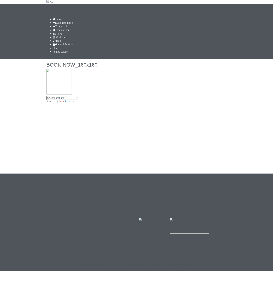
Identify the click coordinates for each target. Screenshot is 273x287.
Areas (57, 40)
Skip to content (54, 15)
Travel (59, 33)
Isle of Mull (54, 256)
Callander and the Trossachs (189, 260)
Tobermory (69, 256)
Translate (69, 101)
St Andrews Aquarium (59, 56)
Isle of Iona (83, 256)
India (153, 260)
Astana (80, 260)
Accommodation (64, 22)
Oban (116, 260)
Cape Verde (98, 256)
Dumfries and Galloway (177, 263)
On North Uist (90, 196)
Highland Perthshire (137, 263)
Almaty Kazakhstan (64, 260)
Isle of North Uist (215, 192)
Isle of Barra (213, 203)
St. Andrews (165, 260)
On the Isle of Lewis (93, 185)
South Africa (106, 263)
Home (58, 19)
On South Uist (152, 206)
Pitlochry (142, 260)
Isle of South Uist (215, 199)
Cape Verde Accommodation (122, 256)
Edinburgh (92, 263)
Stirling (119, 263)
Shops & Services (65, 44)
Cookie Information (139, 243)
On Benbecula (121, 199)
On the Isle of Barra (93, 214)
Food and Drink (63, 30)
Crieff (210, 260)
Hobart (106, 260)
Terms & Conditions (140, 240)
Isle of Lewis (213, 185)
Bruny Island (128, 260)
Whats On (60, 37)
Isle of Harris (213, 188)
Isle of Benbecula (215, 196)
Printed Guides (60, 51)
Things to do (61, 26)
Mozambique (156, 263)
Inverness (221, 260)
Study (56, 48)
